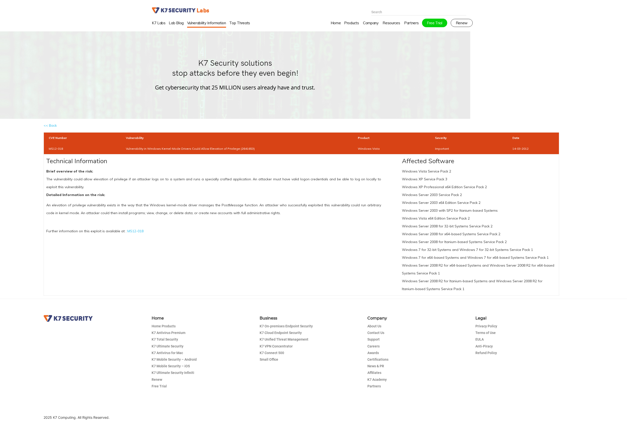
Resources (391, 23)
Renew (157, 380)
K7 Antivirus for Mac (167, 353)
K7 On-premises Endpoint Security (286, 326)
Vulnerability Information (206, 23)
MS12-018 (135, 231)
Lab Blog (176, 23)
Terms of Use (485, 333)
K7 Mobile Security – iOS (171, 366)
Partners (374, 386)
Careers (373, 346)
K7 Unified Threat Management (284, 339)
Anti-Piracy (484, 346)
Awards (373, 353)
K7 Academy (377, 380)
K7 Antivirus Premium (168, 333)
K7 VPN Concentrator (276, 346)
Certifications (377, 359)
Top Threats (239, 23)
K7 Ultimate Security (167, 346)
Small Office (269, 359)
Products (351, 23)
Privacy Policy (486, 326)
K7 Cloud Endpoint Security (281, 333)
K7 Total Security (165, 339)
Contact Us (375, 333)
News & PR (375, 366)
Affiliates (374, 373)
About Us (374, 326)
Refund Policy (486, 353)
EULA (479, 339)
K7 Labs (159, 23)
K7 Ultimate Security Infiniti (173, 373)
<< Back (50, 125)
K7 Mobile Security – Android (174, 359)
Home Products (164, 326)
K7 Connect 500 (272, 353)
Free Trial (159, 386)
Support (373, 339)
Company (371, 23)
